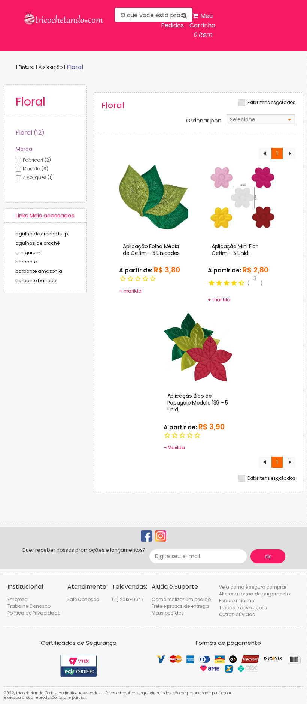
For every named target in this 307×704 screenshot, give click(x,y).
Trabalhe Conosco (29, 606)
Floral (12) (30, 132)
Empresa (17, 599)
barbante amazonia (38, 271)
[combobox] (260, 119)
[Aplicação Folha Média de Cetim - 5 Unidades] (153, 197)
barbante (26, 262)
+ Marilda (174, 447)
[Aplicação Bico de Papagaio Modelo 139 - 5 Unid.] (198, 346)
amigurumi (28, 252)
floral (75, 67)
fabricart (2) (37, 160)
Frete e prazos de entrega (180, 606)
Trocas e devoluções (243, 607)
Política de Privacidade (33, 613)
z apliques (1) (38, 177)
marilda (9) (35, 168)
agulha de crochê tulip (41, 234)
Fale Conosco (83, 599)
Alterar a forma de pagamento (254, 594)
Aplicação (51, 67)
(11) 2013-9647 (128, 599)
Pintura (26, 67)
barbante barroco (35, 280)
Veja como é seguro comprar (252, 587)
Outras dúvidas (237, 614)
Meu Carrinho (202, 25)
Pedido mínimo (236, 600)
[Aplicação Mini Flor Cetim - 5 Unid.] (242, 197)
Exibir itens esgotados (271, 103)
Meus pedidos (168, 613)
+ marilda (130, 291)
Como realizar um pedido (181, 599)
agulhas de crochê (37, 243)
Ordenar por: (203, 120)
